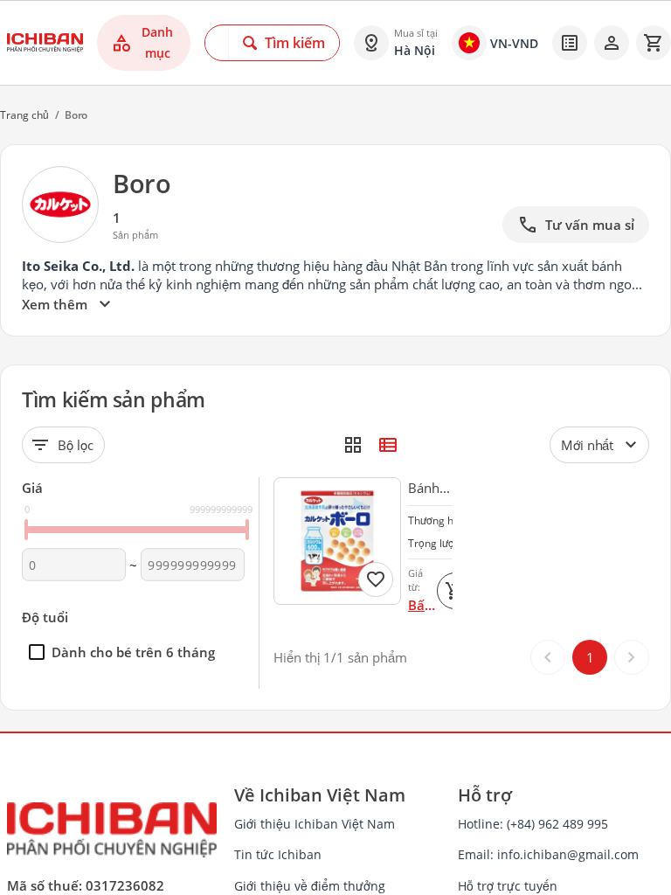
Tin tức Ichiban (278, 854)
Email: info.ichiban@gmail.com (548, 854)
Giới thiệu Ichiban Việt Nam (314, 823)
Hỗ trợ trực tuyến (507, 886)
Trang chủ (24, 115)
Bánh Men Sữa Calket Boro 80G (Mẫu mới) (426, 488)
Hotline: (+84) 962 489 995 (533, 823)
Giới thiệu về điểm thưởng (309, 886)
